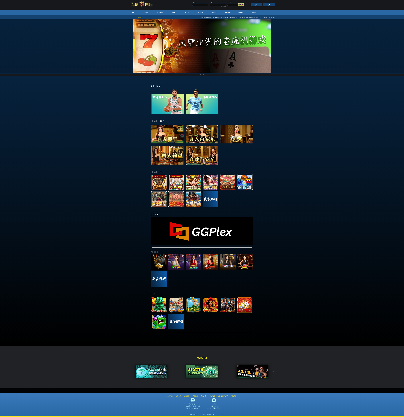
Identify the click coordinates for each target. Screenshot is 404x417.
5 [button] (208, 382)
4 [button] (207, 75)
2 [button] (200, 75)
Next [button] (219, 74)
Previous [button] (183, 74)
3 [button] (204, 75)
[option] (202, 46)
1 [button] (197, 75)
